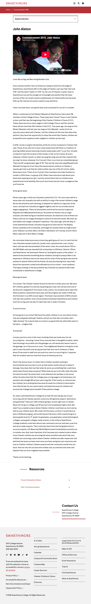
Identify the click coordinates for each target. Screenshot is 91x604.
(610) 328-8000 (12, 549)
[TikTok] (23, 555)
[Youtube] (19, 555)
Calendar (37, 553)
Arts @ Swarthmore (41, 547)
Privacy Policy (12, 576)
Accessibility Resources (16, 580)
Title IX (65, 567)
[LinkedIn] (14, 555)
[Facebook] (11, 555)
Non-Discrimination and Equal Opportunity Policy (18, 586)
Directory (38, 582)
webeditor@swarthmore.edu (73, 519)
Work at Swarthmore (70, 579)
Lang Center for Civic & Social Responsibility (71, 542)
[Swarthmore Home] (18, 536)
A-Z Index (38, 541)
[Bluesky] (27, 555)
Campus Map (39, 564)
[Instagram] (7, 555)
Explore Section (22, 19)
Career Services (40, 570)
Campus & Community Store (45, 559)
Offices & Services (69, 555)
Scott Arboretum (69, 561)
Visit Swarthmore (69, 573)
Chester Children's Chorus (44, 576)
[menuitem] (74, 3)
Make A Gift (67, 549)
